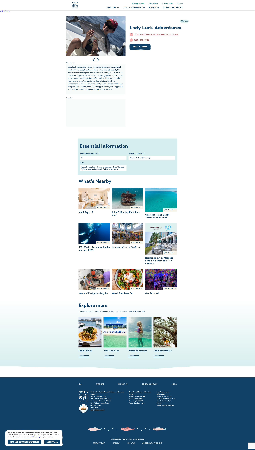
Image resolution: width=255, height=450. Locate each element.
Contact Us (123, 384)
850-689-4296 (139, 396)
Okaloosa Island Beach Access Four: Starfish (157, 216)
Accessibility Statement (152, 443)
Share (185, 21)
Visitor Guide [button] (168, 3)
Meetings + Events (138, 3)
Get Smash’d (152, 293)
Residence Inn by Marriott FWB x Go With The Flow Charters (159, 261)
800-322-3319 (101, 396)
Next (98, 60)
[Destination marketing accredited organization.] (83, 408)
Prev (94, 60)
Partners (100, 384)
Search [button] (181, 4)
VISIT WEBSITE (140, 47)
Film (80, 384)
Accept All (52, 442)
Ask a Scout (5, 11)
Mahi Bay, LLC (86, 212)
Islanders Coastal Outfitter (126, 247)
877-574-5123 (167, 396)
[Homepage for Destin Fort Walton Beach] (83, 396)
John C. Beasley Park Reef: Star (126, 213)
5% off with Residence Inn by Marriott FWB (94, 249)
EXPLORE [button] (111, 8)
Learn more (83, 356)
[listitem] (127, 11)
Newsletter (154, 3)
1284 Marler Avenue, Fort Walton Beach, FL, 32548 (156, 35)
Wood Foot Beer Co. (122, 293)
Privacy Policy (36, 437)
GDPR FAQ (131, 443)
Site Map (116, 443)
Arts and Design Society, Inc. (93, 293)
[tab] (93, 51)
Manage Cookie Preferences (24, 442)
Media (174, 384)
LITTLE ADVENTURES (134, 8)
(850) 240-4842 (141, 40)
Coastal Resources (149, 384)
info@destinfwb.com (97, 410)
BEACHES (154, 8)
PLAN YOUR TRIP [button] (172, 8)
